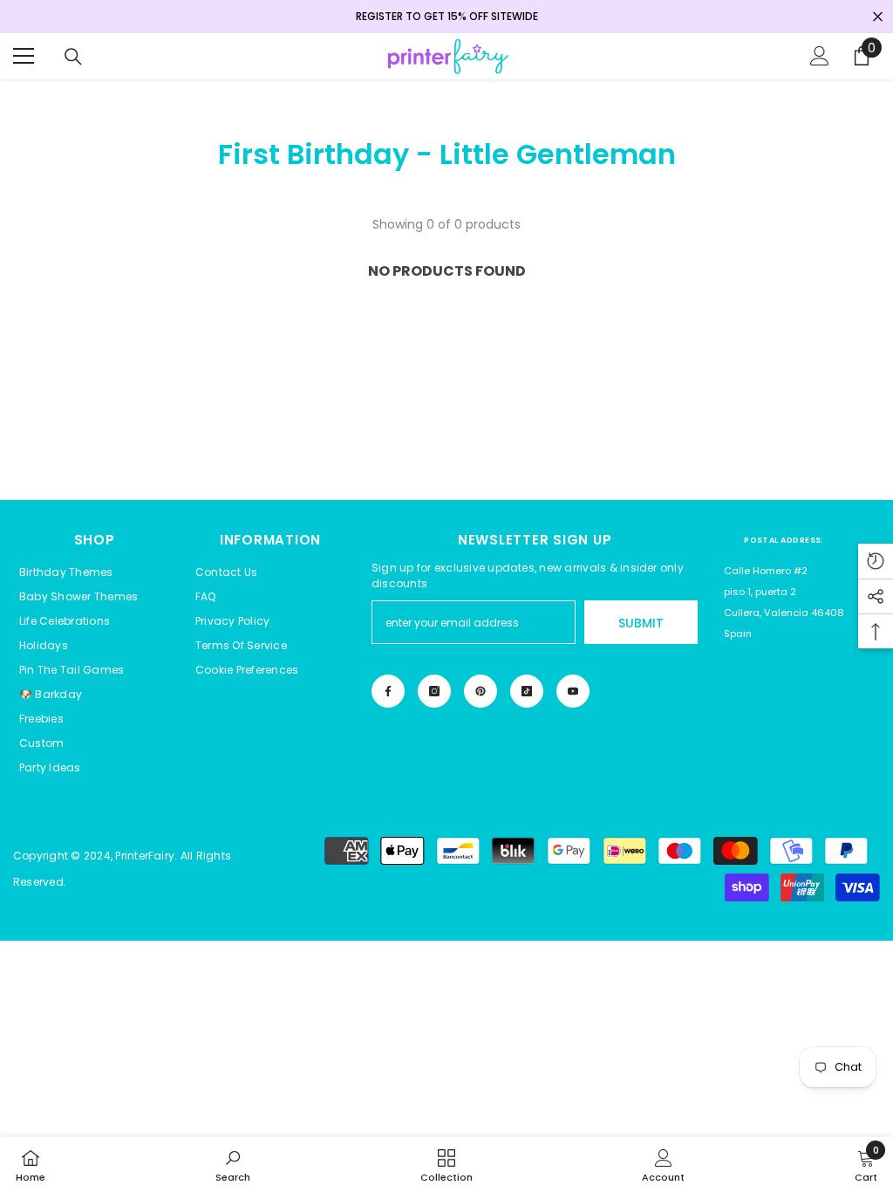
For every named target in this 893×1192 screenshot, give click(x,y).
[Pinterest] (480, 691)
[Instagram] (434, 691)
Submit (641, 623)
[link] (233, 1165)
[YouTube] (573, 691)
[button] (246, 670)
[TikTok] (526, 691)
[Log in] (819, 55)
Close (877, 17)
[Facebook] (388, 691)
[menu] (23, 55)
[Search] (73, 56)
